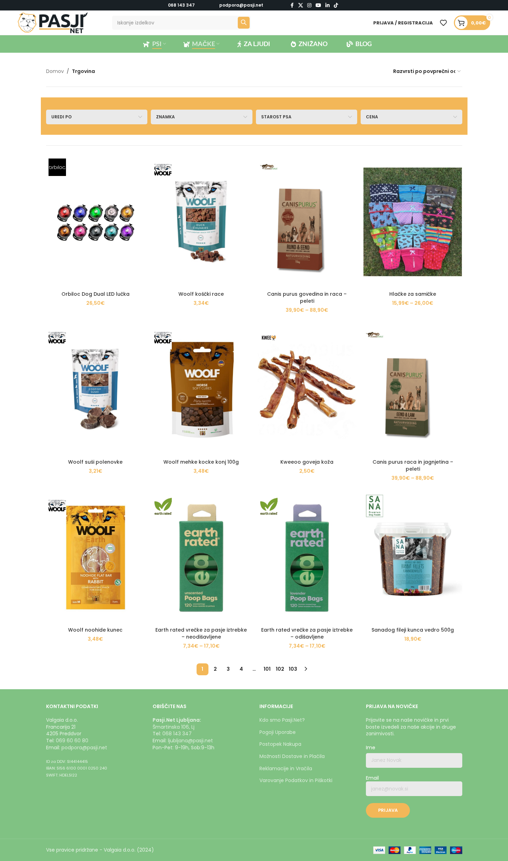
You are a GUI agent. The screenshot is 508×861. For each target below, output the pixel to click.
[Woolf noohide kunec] (95, 558)
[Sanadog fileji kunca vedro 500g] (412, 558)
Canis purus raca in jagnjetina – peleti (413, 465)
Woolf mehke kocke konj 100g (201, 461)
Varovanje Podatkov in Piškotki (295, 780)
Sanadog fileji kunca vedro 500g (412, 629)
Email (372, 778)
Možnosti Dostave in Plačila (292, 756)
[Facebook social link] (292, 5)
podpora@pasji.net (84, 747)
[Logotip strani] (53, 22)
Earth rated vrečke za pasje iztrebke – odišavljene (307, 633)
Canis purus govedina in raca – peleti (307, 297)
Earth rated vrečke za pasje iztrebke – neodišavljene (201, 633)
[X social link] (300, 5)
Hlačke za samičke (412, 293)
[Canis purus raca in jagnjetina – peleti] (412, 390)
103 (293, 668)
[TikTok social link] (336, 5)
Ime (370, 747)
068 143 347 (181, 5)
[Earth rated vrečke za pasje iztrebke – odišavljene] (307, 558)
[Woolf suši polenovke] (95, 390)
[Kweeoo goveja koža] (307, 390)
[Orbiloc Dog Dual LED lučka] (95, 222)
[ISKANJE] (244, 23)
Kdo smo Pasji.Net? (282, 719)
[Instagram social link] (309, 5)
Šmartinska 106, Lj (173, 726)
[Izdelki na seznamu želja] (443, 23)
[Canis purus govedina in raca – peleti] (307, 222)
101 (267, 668)
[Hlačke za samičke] (412, 222)
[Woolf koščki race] (201, 222)
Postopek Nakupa (280, 744)
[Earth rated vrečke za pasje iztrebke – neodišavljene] (201, 558)
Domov (55, 71)
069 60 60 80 (72, 740)
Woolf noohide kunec (95, 629)
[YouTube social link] (318, 5)
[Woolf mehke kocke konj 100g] (201, 390)
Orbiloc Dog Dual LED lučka (95, 293)
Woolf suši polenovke (95, 461)
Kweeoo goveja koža (306, 461)
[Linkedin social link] (327, 5)
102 (280, 668)
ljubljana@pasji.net (190, 740)
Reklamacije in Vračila (285, 768)
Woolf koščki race (201, 293)
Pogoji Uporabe (277, 732)
